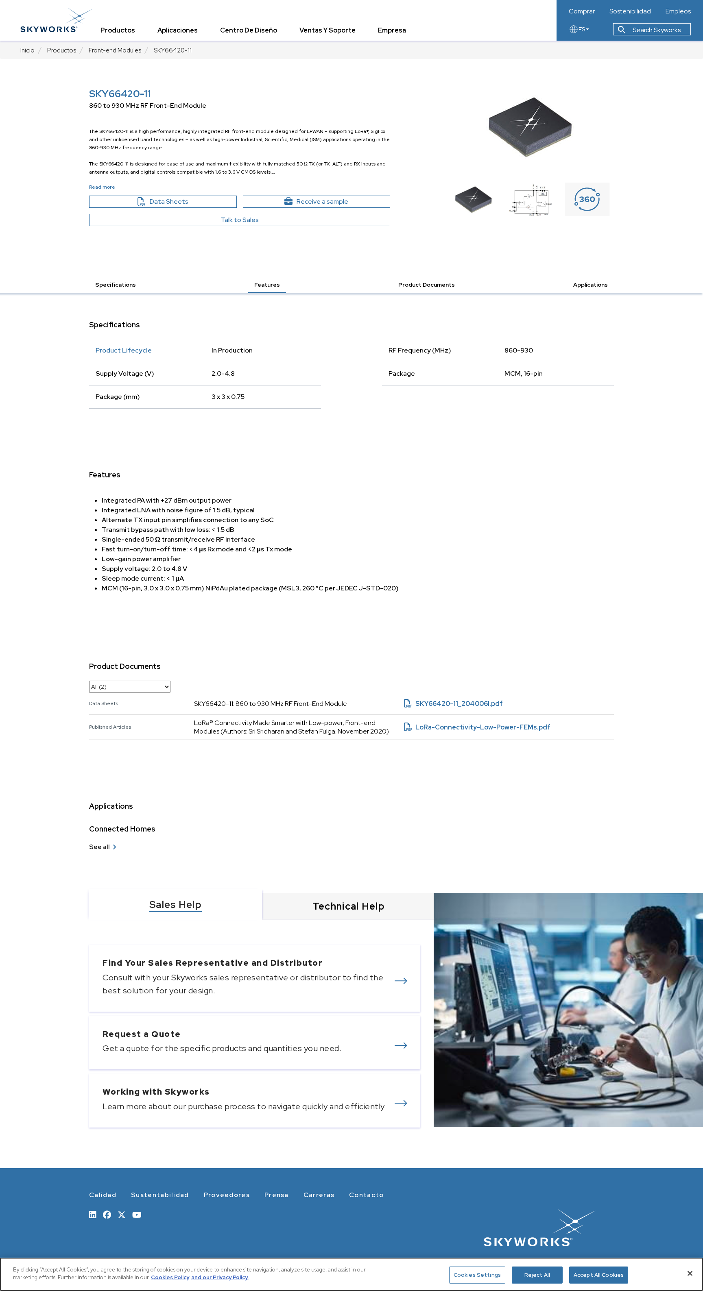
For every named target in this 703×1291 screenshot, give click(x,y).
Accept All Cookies (599, 1274)
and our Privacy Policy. (220, 1277)
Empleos (678, 11)
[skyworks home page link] (56, 20)
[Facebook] (107, 1214)
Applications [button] (590, 284)
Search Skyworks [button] (656, 30)
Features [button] (267, 284)
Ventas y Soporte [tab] (327, 30)
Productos (61, 50)
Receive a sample (337, 201)
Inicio (27, 50)
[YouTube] (137, 1214)
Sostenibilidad (630, 11)
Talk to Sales (240, 220)
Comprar (582, 11)
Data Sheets (186, 201)
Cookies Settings (477, 1274)
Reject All (537, 1274)
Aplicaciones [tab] (177, 30)
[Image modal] (530, 127)
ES (582, 29)
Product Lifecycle (124, 350)
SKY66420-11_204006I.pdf (453, 703)
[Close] (690, 1273)
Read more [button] (102, 187)
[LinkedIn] (92, 1214)
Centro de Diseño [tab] (248, 30)
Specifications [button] (115, 284)
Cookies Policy (170, 1277)
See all (99, 847)
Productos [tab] (117, 30)
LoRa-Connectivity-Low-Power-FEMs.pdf (477, 727)
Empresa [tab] (392, 30)
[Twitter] (122, 1214)
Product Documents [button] (426, 284)
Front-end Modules (115, 50)
